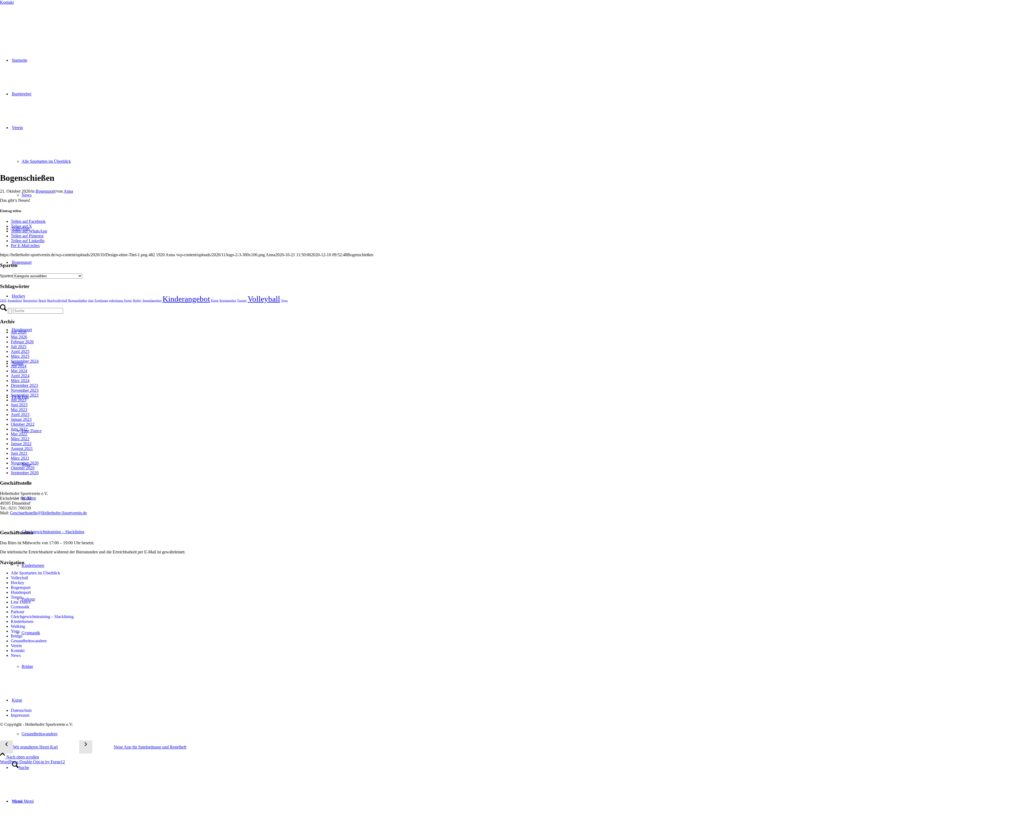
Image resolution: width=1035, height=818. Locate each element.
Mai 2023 (19, 409)
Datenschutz (21, 710)
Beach (42, 300)
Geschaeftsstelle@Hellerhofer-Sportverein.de (48, 513)
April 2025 (20, 351)
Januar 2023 (21, 419)
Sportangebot (227, 300)
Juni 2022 (19, 429)
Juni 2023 (19, 405)
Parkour (17, 611)
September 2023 (25, 395)
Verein (16, 645)
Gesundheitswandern (29, 641)
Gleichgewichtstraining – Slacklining (42, 616)
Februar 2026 (22, 341)
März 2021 (20, 458)
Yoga (284, 300)
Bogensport (45, 191)
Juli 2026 (18, 332)
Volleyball (264, 298)
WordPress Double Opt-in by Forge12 (32, 762)
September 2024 (25, 361)
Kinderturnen (22, 621)
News (16, 655)
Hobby (137, 300)
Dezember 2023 (24, 385)
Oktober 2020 (22, 468)
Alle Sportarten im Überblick (35, 573)
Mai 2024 (19, 371)
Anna (68, 191)
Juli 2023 (18, 400)
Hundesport (21, 592)
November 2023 (25, 390)
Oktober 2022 (22, 424)
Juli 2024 (18, 366)
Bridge (16, 636)
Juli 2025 (18, 346)
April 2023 (20, 414)
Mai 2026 (19, 337)
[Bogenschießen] (114, 164)
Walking (18, 626)
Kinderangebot (186, 298)
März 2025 (20, 356)
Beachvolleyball (57, 300)
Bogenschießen (77, 300)
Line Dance (21, 602)
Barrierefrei (30, 300)
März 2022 (20, 438)
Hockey (17, 582)
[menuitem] (528, 734)
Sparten (6, 275)
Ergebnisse (101, 300)
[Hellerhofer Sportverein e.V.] (28, 22)
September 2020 (25, 472)
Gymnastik (20, 607)
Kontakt (7, 2)
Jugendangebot (152, 300)
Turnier (242, 300)
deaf (91, 300)
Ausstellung (15, 300)
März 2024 (20, 380)
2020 (3, 300)
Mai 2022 (19, 434)
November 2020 (25, 463)
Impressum (20, 715)
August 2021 (22, 448)
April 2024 (20, 375)
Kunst (214, 300)
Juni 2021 (19, 453)
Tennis (16, 597)
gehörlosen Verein (120, 300)
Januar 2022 (21, 443)
